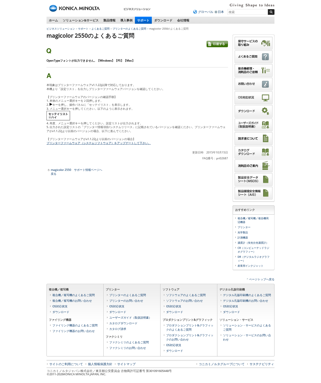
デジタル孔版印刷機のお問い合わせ (245, 301)
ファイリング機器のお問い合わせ (73, 331)
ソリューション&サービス (81, 20)
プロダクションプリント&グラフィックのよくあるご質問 (189, 327)
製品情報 (109, 20)
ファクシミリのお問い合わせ (127, 348)
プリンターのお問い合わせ (126, 301)
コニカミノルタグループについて (222, 364)
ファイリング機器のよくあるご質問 (75, 325)
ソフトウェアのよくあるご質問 (186, 295)
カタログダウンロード (123, 323)
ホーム (53, 20)
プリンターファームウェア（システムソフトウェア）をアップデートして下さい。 (99, 143)
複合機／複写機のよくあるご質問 (73, 295)
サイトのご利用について (66, 364)
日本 (221, 12)
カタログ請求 (117, 329)
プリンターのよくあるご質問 (129, 28)
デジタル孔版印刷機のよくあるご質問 (247, 295)
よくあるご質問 (100, 28)
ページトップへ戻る (261, 279)
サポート (143, 20)
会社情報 (183, 20)
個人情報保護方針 (100, 364)
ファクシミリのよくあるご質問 (129, 342)
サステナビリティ (262, 364)
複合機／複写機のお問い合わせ (72, 301)
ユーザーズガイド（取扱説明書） (130, 318)
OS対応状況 (59, 306)
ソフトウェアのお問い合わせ (184, 301)
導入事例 (126, 20)
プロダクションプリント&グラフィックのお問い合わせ (189, 337)
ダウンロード (163, 20)
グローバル (205, 12)
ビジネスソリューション (61, 28)
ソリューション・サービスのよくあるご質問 (247, 327)
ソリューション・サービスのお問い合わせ (247, 337)
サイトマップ (126, 364)
